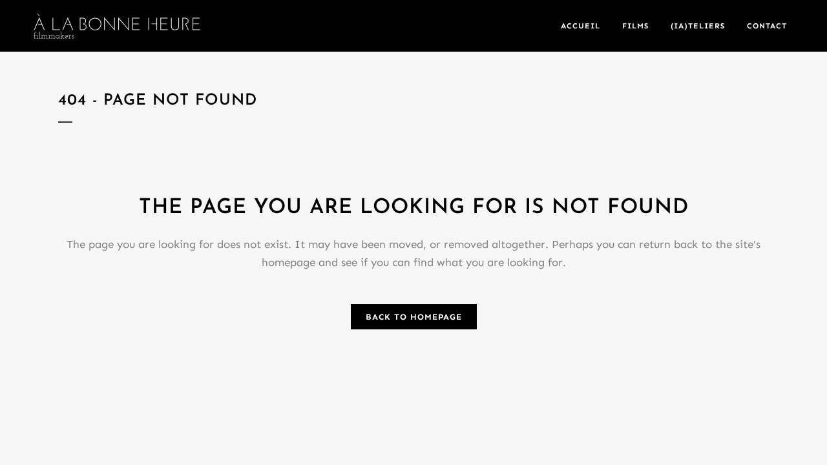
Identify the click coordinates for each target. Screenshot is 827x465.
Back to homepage (414, 317)
